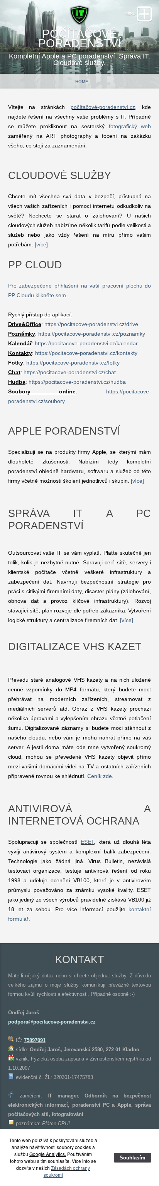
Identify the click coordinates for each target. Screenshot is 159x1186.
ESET (87, 842)
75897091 (35, 1040)
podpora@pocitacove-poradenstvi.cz (52, 1022)
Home (81, 81)
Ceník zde (99, 776)
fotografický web (130, 126)
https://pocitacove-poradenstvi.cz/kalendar (86, 343)
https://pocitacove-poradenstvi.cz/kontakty (86, 353)
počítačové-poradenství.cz (103, 107)
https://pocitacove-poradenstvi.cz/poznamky (91, 334)
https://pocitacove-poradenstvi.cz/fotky (73, 363)
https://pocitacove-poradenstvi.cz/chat (70, 372)
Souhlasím (132, 1158)
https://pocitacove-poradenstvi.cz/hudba (77, 382)
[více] (41, 244)
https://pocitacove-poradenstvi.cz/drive (91, 324)
